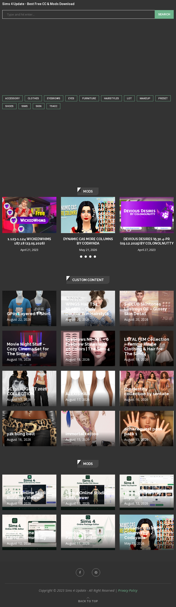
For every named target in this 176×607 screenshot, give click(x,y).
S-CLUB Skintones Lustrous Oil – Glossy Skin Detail (145, 309)
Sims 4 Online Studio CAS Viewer (86, 495)
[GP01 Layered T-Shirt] (29, 316)
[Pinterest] (96, 572)
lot (129, 98)
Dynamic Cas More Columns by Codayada (143, 533)
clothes (33, 98)
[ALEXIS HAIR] (88, 396)
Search (164, 14)
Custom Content (88, 280)
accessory (12, 98)
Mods (88, 464)
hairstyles (111, 98)
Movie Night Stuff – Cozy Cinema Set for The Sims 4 (28, 349)
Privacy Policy (127, 590)
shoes (9, 106)
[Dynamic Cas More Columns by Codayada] (88, 215)
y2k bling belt (21, 433)
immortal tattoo (82, 433)
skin (38, 106)
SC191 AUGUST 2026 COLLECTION (27, 391)
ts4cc (53, 106)
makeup (145, 98)
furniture (89, 98)
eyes (71, 98)
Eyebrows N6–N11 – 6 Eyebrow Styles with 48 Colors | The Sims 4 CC (88, 346)
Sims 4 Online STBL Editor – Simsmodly (26, 535)
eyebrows (53, 98)
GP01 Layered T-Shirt (28, 313)
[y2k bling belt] (29, 436)
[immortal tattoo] (88, 436)
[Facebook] (80, 572)
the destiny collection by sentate (146, 391)
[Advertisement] (88, 55)
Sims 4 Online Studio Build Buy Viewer (28, 495)
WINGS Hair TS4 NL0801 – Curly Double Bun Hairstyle (87, 309)
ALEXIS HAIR (78, 393)
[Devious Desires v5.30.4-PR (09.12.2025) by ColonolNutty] (147, 215)
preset (163, 98)
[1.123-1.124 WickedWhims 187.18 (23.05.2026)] (29, 215)
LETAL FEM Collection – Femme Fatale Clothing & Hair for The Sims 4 (146, 346)
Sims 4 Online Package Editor (81, 535)
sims (25, 106)
